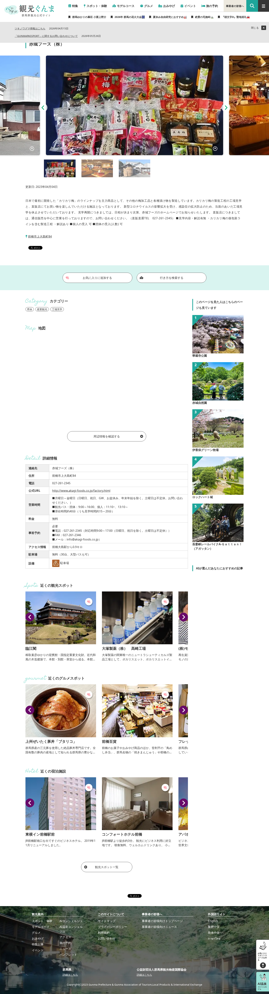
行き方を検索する (171, 278)
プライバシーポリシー (112, 927)
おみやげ (38, 938)
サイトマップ (106, 921)
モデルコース (40, 927)
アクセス (65, 937)
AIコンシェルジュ (71, 921)
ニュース (65, 949)
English (213, 921)
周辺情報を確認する (107, 436)
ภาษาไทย (214, 938)
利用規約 (104, 933)
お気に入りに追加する (97, 278)
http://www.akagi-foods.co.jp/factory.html (81, 491)
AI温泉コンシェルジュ (71, 929)
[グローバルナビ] (263, 6)
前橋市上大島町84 (40, 236)
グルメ (36, 933)
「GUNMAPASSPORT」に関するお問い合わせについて (46, 36)
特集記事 (38, 944)
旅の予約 (65, 943)
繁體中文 (214, 927)
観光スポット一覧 (106, 867)
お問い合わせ (106, 938)
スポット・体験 (42, 921)
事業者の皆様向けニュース (159, 927)
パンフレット (68, 955)
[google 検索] (252, 6)
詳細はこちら (70, 974)
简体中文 (214, 933)
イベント (38, 950)
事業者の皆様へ (235, 6)
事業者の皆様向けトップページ (162, 921)
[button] (43, 107)
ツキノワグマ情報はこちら (30, 28)
